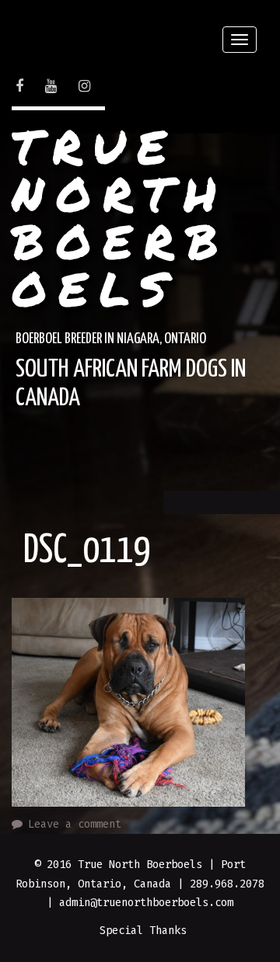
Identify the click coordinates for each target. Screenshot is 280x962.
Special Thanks (143, 930)
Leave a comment (74, 824)
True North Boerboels (121, 216)
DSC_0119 (87, 551)
